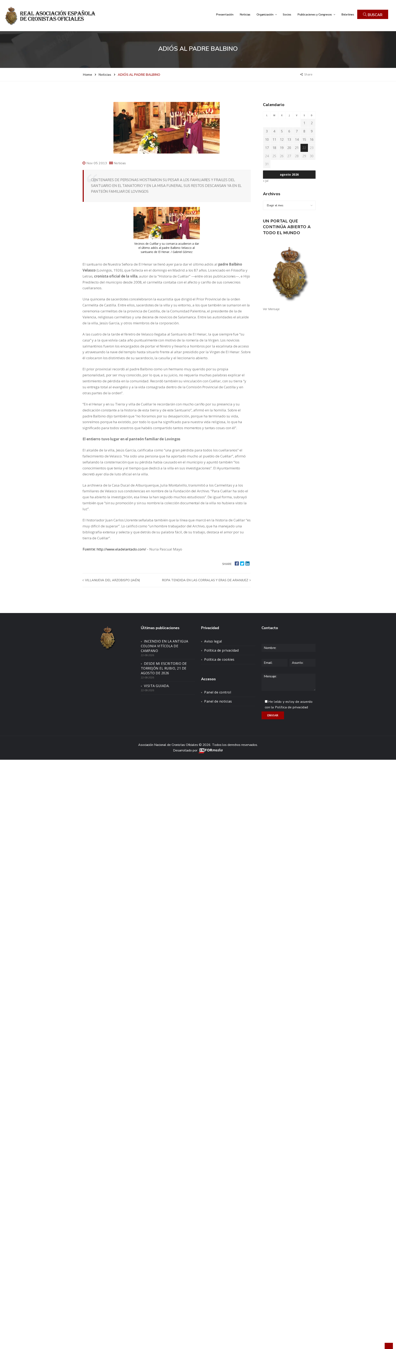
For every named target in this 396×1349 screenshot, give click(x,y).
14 (297, 139)
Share (308, 74)
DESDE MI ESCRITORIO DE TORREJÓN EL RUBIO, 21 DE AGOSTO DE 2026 (164, 668)
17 (267, 147)
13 (289, 139)
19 (282, 147)
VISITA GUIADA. (157, 686)
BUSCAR (374, 14)
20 (289, 147)
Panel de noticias (218, 701)
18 (274, 147)
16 (312, 139)
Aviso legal (213, 641)
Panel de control (217, 692)
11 (274, 139)
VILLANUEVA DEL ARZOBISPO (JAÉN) (112, 580)
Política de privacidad (221, 650)
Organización (265, 14)
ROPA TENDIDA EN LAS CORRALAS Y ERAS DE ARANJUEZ (205, 580)
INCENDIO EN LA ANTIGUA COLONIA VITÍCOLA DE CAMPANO (164, 646)
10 (267, 139)
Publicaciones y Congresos (315, 14)
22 (304, 147)
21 (297, 147)
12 (282, 139)
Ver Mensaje (271, 309)
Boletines (347, 14)
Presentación (224, 14)
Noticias (245, 14)
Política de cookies (219, 659)
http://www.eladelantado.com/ (121, 549)
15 (304, 139)
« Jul (265, 181)
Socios (287, 14)
